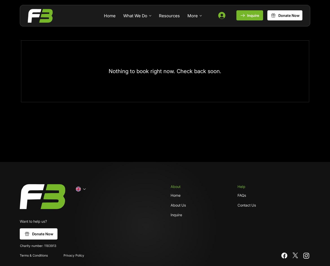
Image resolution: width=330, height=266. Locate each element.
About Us (178, 205)
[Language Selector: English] (80, 189)
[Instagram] (306, 255)
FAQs (242, 195)
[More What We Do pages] (150, 16)
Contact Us (247, 205)
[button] (249, 15)
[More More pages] (201, 16)
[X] (295, 255)
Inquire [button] (176, 215)
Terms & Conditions (34, 255)
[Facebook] (284, 255)
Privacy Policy (74, 255)
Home (175, 195)
